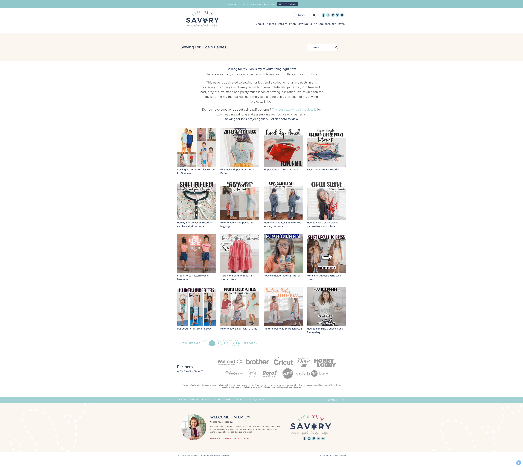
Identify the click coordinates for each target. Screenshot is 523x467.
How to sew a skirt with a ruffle (238, 328)
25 (237, 343)
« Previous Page (190, 343)
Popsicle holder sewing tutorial (282, 275)
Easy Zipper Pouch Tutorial (323, 169)
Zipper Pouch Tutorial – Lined (281, 169)
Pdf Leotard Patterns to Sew (194, 328)
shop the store (287, 4)
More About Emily (221, 438)
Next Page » (249, 343)
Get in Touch (241, 438)
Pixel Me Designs (338, 455)
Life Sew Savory (202, 19)
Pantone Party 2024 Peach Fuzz (283, 328)
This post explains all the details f (295, 109)
